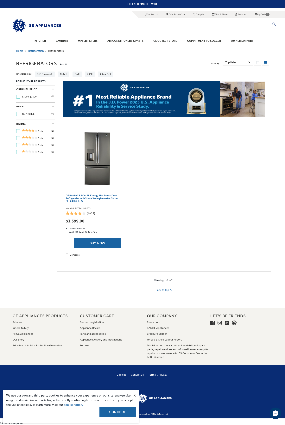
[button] (209, 162)
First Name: (86, 199)
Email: (83, 212)
